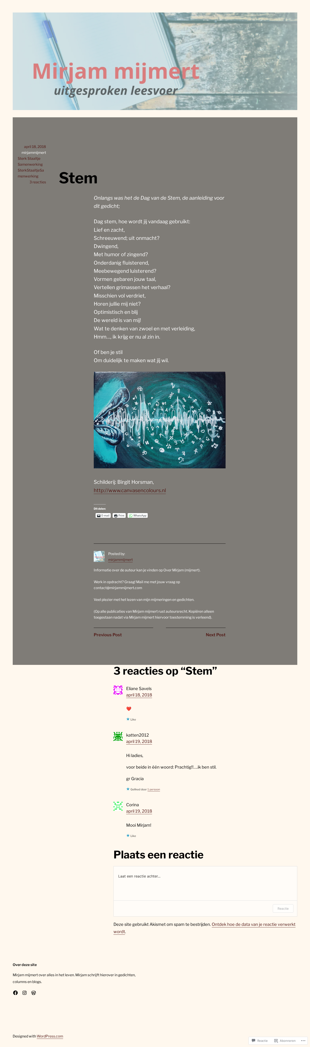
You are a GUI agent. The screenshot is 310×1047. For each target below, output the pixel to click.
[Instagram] (24, 992)
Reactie (283, 908)
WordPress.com (50, 1036)
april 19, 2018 (139, 741)
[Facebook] (15, 992)
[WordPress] (33, 992)
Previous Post (108, 634)
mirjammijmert (120, 560)
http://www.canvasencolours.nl (130, 490)
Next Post (216, 634)
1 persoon (154, 789)
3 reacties (38, 182)
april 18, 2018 (139, 695)
